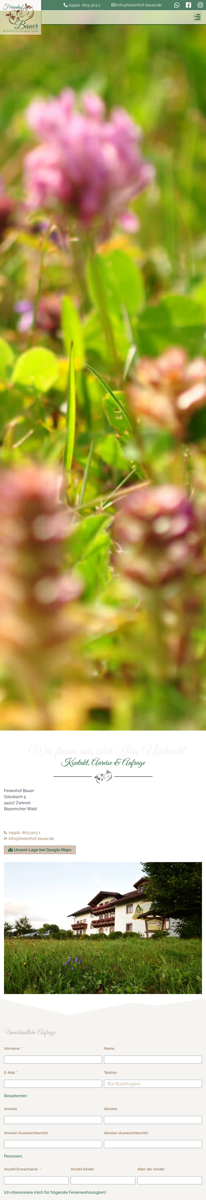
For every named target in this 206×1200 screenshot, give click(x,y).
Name (109, 1048)
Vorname (12, 1048)
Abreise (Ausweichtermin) (126, 1133)
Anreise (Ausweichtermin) (26, 1133)
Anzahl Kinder (82, 1169)
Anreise (10, 1109)
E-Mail (10, 1072)
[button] (197, 17)
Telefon (110, 1072)
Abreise (110, 1109)
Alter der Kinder (151, 1169)
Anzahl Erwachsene (21, 1169)
